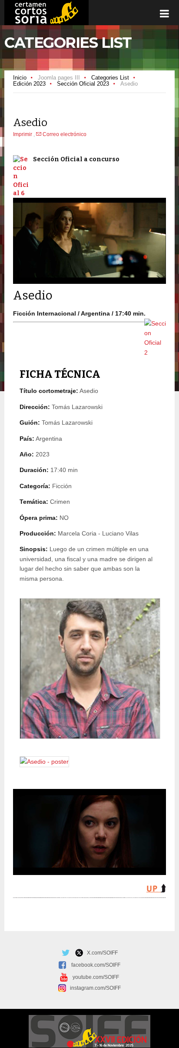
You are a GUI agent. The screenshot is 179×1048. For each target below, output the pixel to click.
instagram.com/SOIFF (93, 988)
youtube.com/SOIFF (96, 977)
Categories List (110, 77)
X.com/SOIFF (100, 953)
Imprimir (23, 134)
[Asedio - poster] (44, 761)
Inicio (20, 77)
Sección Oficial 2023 (83, 83)
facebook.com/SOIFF (95, 965)
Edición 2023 (29, 83)
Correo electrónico (63, 134)
